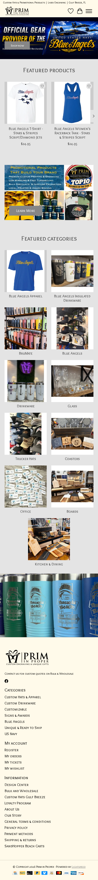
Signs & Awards (17, 715)
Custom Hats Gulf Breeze (25, 797)
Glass (72, 406)
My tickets (13, 762)
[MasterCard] (59, 873)
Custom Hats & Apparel (23, 697)
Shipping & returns (20, 840)
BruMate (26, 353)
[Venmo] (44, 873)
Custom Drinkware (20, 703)
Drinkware (26, 406)
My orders (13, 756)
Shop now (17, 45)
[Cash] (51, 873)
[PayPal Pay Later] (37, 873)
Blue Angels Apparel (25, 296)
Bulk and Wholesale (21, 791)
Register (11, 750)
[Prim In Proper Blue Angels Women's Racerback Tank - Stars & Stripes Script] (72, 103)
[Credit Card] (15, 873)
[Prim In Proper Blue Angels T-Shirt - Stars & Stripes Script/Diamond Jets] (26, 103)
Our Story (13, 815)
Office (25, 511)
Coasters (72, 459)
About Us (12, 809)
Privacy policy (16, 827)
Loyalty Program (18, 803)
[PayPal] (23, 873)
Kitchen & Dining (49, 564)
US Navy (11, 734)
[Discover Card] (81, 873)
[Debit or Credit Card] (30, 873)
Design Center (16, 785)
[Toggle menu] (88, 11)
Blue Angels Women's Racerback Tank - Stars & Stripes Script (72, 133)
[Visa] (66, 873)
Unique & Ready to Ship (23, 728)
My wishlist (14, 768)
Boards (72, 511)
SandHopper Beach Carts (24, 846)
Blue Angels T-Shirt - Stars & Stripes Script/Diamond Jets (26, 133)
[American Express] (74, 873)
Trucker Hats (25, 459)
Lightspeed (79, 866)
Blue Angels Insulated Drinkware (72, 298)
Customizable (16, 709)
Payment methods (19, 834)
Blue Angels (72, 353)
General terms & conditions (28, 821)
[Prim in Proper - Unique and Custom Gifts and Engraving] (17, 11)
